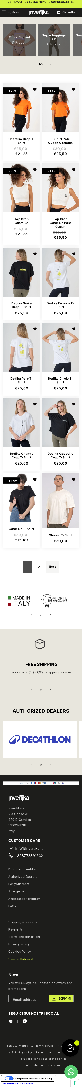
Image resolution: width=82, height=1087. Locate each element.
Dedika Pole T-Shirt (21, 380)
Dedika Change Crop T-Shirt (21, 455)
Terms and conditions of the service (43, 1058)
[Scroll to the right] (50, 64)
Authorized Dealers (22, 876)
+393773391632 (29, 856)
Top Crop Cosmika (21, 221)
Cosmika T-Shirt (21, 529)
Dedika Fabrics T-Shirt (60, 305)
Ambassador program (24, 898)
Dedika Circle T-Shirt (60, 380)
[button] (13, 12)
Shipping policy (22, 1052)
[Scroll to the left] (31, 64)
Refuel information (48, 1052)
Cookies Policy (19, 951)
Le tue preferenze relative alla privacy (32, 1078)
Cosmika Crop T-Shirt (21, 140)
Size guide (16, 891)
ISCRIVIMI (64, 998)
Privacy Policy (19, 944)
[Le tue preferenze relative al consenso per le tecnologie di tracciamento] (75, 1083)
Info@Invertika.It (29, 848)
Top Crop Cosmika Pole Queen (60, 222)
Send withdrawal (20, 959)
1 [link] (27, 567)
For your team (18, 884)
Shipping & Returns (22, 922)
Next (52, 566)
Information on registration (43, 1065)
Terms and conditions (24, 937)
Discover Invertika (22, 869)
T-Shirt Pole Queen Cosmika (60, 140)
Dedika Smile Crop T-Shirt (21, 305)
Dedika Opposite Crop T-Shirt (60, 455)
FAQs (12, 906)
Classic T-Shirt (60, 535)
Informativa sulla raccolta (18, 1083)
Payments (15, 929)
